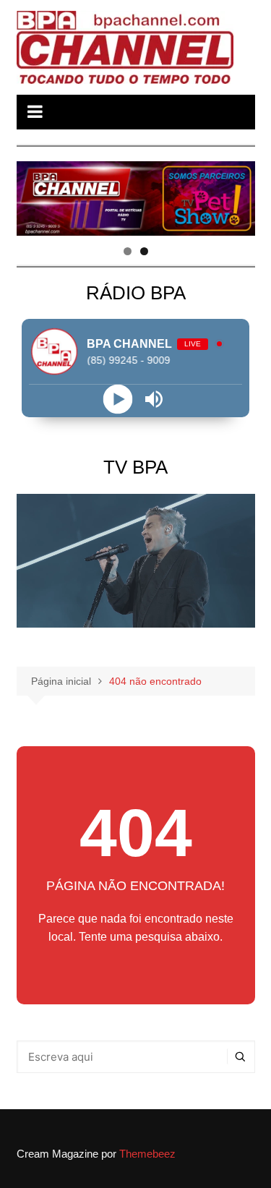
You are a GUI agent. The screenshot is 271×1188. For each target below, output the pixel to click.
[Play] (117, 399)
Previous (35, 195)
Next (237, 195)
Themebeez (147, 1154)
